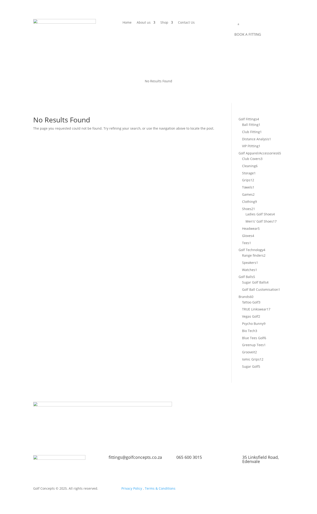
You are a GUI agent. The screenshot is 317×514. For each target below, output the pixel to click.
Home (127, 23)
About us (144, 23)
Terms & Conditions (160, 488)
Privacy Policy (131, 488)
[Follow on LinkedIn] (246, 489)
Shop (164, 23)
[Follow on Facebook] (256, 489)
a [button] (238, 24)
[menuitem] (247, 24)
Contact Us (186, 23)
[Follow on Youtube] (237, 489)
